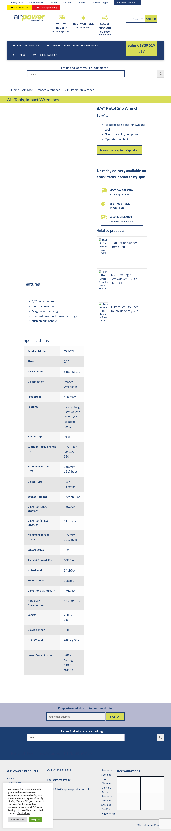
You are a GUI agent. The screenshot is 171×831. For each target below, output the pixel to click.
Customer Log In (99, 2)
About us (106, 783)
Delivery (53, 2)
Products (31, 45)
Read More (23, 813)
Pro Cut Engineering (46, 7)
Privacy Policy (17, 2)
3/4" (66, 361)
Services (106, 774)
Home (17, 45)
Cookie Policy (36, 2)
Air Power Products (127, 2)
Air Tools (28, 90)
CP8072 (69, 351)
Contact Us (48, 54)
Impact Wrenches (48, 90)
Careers (81, 2)
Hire (104, 778)
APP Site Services (19, 7)
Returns (67, 2)
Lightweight (72, 412)
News (33, 54)
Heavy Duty (71, 407)
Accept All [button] (35, 819)
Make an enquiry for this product (119, 150)
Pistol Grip (70, 417)
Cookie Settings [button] (17, 819)
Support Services (85, 45)
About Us (19, 54)
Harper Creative (154, 825)
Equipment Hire (58, 45)
